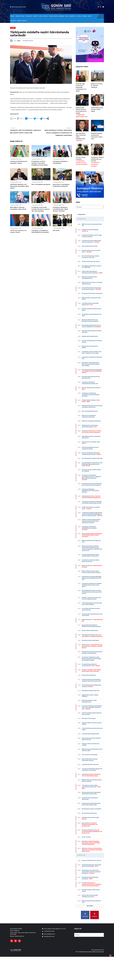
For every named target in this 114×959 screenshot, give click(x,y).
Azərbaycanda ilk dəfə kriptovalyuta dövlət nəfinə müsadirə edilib (91, 793)
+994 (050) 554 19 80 (49, 931)
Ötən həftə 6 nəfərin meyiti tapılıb (90, 640)
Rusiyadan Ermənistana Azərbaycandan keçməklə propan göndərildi (92, 652)
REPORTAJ (45, 16)
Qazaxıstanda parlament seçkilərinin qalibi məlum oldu (91, 738)
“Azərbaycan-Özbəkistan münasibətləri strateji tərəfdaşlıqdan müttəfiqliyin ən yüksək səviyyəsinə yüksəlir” (92, 514)
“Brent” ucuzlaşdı (86, 837)
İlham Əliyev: (91, 843)
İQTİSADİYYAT (29, 16)
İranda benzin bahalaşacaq (89, 675)
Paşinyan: (91, 431)
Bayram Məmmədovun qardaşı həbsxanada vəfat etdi (89, 759)
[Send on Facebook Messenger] (29, 118)
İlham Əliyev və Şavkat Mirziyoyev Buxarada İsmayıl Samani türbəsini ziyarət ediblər (91, 364)
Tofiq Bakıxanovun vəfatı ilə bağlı (90, 818)
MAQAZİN (19, 20)
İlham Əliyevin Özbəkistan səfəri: (92, 635)
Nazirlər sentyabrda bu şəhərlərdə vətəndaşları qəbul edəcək (91, 453)
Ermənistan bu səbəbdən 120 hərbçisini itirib (92, 357)
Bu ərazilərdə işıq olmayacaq (89, 813)
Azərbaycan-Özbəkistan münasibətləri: (92, 371)
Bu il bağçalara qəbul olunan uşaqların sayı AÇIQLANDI (91, 266)
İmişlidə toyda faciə (92, 620)
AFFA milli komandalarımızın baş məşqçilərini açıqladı (90, 448)
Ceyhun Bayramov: (91, 496)
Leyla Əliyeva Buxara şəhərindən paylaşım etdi (90, 304)
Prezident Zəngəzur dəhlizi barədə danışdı (91, 890)
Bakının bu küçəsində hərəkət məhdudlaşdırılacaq (89, 277)
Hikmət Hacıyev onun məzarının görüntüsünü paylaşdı (90, 426)
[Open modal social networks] (47, 118)
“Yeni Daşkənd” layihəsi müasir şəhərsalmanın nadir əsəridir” (91, 787)
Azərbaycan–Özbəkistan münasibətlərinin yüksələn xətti (90, 382)
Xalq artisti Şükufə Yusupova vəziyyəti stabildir (92, 723)
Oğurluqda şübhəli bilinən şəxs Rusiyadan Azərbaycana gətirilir (90, 320)
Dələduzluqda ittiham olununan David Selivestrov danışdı (82, 112)
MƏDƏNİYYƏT (72, 16)
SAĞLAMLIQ (13, 20)
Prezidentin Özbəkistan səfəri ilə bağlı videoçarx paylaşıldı (92, 235)
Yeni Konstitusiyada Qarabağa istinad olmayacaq (91, 685)
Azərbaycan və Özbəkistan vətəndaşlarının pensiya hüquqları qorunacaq (90, 395)
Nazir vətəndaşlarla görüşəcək (40, 184)
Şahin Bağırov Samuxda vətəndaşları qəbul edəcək (91, 437)
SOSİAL (66, 16)
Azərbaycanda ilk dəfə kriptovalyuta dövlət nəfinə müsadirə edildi (91, 804)
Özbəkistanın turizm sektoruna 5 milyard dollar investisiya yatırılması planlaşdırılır (91, 872)
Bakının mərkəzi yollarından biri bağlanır (90, 347)
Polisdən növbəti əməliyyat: (91, 400)
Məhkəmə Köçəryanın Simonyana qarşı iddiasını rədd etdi (92, 780)
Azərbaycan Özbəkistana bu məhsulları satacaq (92, 341)
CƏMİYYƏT (35, 16)
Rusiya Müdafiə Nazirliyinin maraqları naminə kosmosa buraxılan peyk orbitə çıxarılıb (92, 592)
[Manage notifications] (110, 955)
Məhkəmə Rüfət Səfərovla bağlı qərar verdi (91, 541)
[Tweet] (36, 118)
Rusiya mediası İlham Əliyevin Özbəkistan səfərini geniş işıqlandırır (91, 625)
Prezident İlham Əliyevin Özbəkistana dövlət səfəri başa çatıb (91, 288)
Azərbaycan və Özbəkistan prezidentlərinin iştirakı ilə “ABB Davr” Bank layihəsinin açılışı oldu (91, 477)
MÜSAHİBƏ (61, 16)
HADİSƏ (89, 16)
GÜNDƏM (18, 16)
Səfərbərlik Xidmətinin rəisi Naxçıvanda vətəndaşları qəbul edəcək (19, 186)
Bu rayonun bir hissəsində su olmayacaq (92, 293)
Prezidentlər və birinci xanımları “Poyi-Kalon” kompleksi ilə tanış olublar (39, 163)
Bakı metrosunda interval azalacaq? (92, 388)
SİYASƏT (23, 16)
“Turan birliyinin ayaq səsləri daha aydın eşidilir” (92, 729)
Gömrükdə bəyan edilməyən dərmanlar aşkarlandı (92, 331)
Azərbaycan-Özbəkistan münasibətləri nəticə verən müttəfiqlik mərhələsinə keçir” (92, 707)
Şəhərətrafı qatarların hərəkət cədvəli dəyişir (91, 309)
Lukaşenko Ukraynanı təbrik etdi (90, 764)
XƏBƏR (13, 28)
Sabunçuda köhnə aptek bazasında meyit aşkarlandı (91, 377)
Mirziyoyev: (92, 850)
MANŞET (13, 16)
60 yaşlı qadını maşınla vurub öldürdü (91, 808)
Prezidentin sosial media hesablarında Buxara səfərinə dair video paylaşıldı (40, 209)
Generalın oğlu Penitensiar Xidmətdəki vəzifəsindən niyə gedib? (81, 87)
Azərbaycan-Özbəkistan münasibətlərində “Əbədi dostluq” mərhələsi (60, 209)
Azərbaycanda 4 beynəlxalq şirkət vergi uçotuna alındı (92, 614)
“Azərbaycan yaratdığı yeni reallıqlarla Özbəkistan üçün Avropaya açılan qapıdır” (92, 585)
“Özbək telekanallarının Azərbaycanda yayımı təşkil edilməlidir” (92, 603)
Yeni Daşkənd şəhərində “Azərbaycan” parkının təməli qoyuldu (92, 865)
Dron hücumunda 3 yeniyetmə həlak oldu (92, 458)
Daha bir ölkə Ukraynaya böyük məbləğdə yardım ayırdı (90, 896)
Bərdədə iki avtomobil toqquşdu (90, 230)
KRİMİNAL (84, 16)
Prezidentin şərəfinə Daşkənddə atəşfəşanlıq (90, 878)
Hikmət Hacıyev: (92, 646)
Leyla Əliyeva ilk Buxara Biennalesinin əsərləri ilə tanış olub (91, 241)
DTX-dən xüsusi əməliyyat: (81, 160)
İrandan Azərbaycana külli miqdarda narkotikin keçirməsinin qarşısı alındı (91, 680)
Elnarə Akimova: (90, 824)
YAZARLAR (79, 16)
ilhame (18, 40)
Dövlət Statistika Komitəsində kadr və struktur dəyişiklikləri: (91, 326)
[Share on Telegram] (43, 118)
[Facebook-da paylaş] (20, 118)
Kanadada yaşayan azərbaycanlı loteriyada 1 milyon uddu (97, 136)
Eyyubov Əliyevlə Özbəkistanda (90, 630)
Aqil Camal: (56, 230)
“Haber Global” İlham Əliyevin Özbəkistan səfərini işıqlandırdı (92, 272)
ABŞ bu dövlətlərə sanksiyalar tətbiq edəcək (91, 298)
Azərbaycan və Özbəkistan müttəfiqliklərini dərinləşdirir (89, 528)
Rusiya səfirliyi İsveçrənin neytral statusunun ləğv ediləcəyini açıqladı (91, 571)
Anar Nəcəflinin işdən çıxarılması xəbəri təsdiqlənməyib (81, 137)
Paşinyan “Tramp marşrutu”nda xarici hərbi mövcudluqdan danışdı (91, 598)
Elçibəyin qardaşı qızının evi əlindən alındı (91, 251)
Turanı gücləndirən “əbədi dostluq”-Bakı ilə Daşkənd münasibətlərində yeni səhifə (92, 464)
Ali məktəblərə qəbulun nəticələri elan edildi (91, 315)
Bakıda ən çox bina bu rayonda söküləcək (96, 85)
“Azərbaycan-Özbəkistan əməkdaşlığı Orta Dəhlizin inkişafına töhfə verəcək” (92, 502)
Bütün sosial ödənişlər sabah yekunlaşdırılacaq (89, 701)
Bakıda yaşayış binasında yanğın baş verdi (91, 901)
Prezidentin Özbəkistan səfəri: (92, 831)
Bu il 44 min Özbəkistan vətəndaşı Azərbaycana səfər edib (90, 256)
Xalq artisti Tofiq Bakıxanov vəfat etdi (91, 860)
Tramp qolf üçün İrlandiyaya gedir (90, 733)
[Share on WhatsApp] (13, 118)
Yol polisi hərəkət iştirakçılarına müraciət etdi (90, 798)
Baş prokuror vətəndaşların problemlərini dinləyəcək (89, 416)
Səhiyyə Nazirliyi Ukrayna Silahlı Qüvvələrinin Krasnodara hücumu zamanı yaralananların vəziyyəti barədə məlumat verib (92, 548)
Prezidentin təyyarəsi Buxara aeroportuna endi (91, 665)
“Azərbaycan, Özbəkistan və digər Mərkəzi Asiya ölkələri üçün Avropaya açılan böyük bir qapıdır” (91, 659)
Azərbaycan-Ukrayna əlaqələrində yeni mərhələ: (97, 161)
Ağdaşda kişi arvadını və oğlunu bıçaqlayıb (90, 695)
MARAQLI (24, 20)
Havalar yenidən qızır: (92, 566)
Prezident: (92, 884)
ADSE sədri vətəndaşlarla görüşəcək (91, 421)
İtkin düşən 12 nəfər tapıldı (88, 718)
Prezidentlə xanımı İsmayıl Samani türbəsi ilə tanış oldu (90, 560)
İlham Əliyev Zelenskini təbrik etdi (90, 690)
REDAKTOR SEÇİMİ (53, 16)
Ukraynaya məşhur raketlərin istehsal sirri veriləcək (91, 470)
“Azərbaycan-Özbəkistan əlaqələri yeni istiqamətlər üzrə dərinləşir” (92, 769)
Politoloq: (91, 775)
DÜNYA (40, 16)
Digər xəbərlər (90, 905)
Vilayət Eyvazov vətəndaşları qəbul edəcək (91, 442)
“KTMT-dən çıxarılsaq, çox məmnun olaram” (91, 508)
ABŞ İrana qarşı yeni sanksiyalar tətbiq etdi (92, 224)
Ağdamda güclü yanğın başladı (90, 336)
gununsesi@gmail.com (49, 934)
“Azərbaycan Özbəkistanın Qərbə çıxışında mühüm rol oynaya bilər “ (90, 555)
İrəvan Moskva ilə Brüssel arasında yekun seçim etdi (91, 609)
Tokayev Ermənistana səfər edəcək (91, 261)
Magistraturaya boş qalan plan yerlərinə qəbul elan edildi (92, 749)
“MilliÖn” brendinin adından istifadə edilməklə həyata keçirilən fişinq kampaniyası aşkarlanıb (91, 521)
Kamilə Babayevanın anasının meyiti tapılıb (97, 109)
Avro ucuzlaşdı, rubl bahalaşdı (89, 754)
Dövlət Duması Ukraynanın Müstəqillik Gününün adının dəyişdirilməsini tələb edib (91, 578)
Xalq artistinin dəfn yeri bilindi (89, 246)
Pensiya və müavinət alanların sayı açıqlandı (90, 744)
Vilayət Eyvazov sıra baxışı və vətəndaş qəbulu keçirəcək (92, 283)
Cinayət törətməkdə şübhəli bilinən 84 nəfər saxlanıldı (91, 713)
